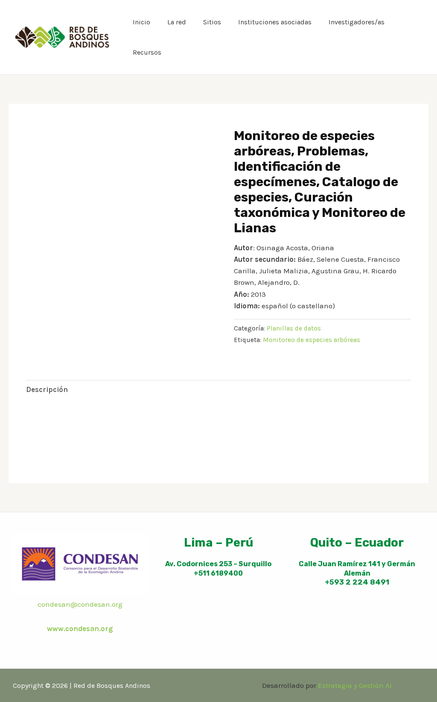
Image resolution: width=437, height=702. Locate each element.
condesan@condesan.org (80, 604)
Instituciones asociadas (275, 22)
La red (176, 22)
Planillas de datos (294, 328)
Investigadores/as (357, 22)
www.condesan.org (80, 628)
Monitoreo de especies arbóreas (311, 340)
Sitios (212, 22)
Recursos (147, 52)
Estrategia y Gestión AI (355, 685)
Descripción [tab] (47, 389)
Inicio (141, 22)
